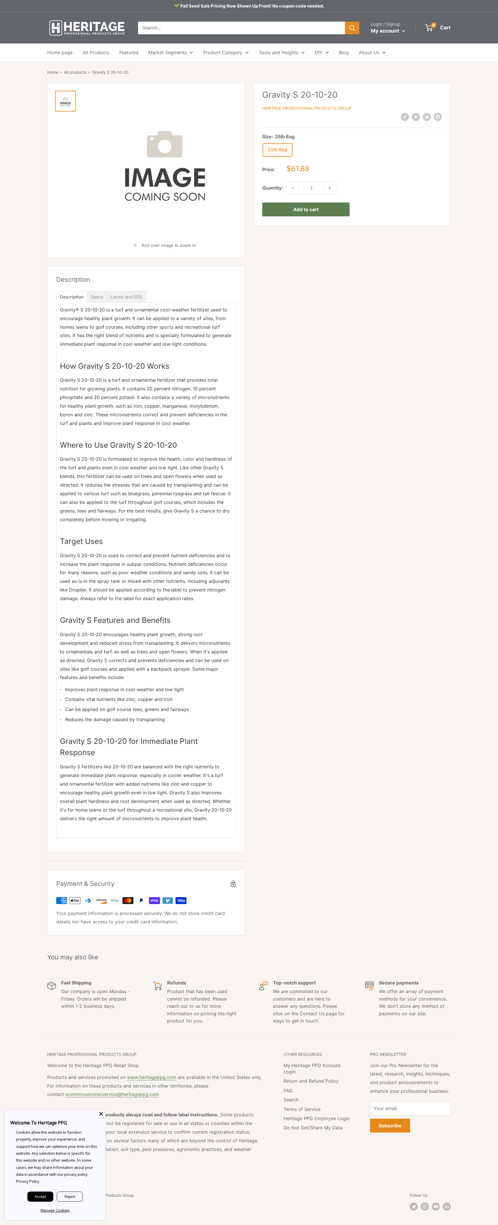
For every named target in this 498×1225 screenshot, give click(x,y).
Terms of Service (302, 1109)
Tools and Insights (278, 52)
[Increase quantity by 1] (330, 188)
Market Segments (167, 52)
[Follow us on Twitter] (414, 1206)
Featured (128, 52)
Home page (60, 52)
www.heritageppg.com (151, 1077)
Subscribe (390, 1125)
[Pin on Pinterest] (416, 116)
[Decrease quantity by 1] (293, 188)
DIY (318, 52)
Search (291, 1100)
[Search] (352, 28)
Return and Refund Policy (311, 1081)
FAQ (288, 1090)
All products (75, 72)
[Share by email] (438, 116)
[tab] (71, 297)
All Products (96, 52)
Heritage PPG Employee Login (317, 1118)
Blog (344, 52)
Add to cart (305, 209)
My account (386, 31)
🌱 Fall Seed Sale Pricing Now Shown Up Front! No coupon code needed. (249, 6)
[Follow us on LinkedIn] (447, 1206)
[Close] (101, 1114)
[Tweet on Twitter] (427, 116)
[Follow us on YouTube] (436, 1206)
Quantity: (272, 188)
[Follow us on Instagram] (425, 1206)
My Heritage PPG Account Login (312, 1069)
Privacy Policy (27, 1181)
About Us (369, 52)
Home (52, 72)
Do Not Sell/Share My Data (313, 1128)
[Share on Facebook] (405, 116)
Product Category (222, 52)
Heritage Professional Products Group (307, 108)
